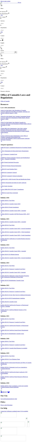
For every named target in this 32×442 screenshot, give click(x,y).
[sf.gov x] (7, 392)
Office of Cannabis (5, 101)
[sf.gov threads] (5, 392)
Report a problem (12, 411)
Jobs (2, 15)
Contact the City (4, 411)
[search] (15, 52)
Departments (7, 398)
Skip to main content (5, 1)
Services (3, 398)
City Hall (15, 398)
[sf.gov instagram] (3, 392)
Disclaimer (9, 405)
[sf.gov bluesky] (9, 392)
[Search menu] (16, 48)
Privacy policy (4, 405)
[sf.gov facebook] (1, 392)
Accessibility (25, 411)
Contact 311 (19, 411)
